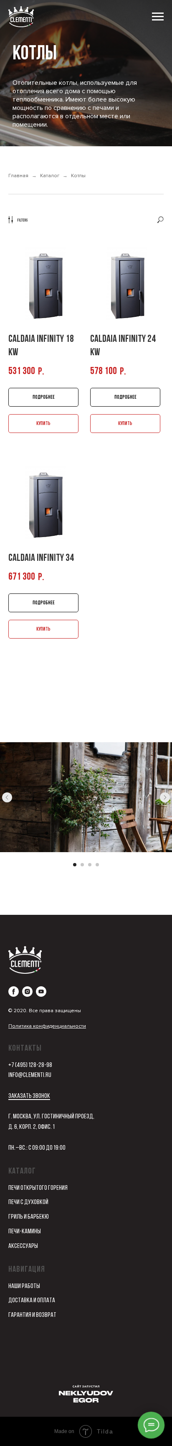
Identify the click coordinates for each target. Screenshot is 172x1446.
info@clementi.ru (29, 1075)
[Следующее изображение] (165, 797)
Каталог (49, 176)
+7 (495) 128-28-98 (30, 1065)
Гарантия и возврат (32, 1315)
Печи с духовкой (28, 1202)
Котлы (78, 176)
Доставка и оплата (31, 1300)
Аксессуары (23, 1246)
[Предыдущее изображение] (7, 797)
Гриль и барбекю (28, 1217)
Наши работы (24, 1286)
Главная (18, 176)
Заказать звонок (29, 1096)
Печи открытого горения (38, 1188)
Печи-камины (24, 1231)
